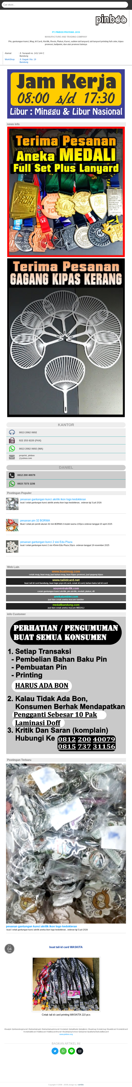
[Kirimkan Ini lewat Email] (79, 1051)
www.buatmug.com (66, 571)
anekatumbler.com (66, 596)
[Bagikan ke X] (55, 1051)
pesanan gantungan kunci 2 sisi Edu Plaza (46, 542)
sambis (81, 1085)
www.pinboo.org (66, 1034)
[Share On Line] (71, 1051)
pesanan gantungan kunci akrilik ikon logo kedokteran (53, 499)
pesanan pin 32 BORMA (35, 520)
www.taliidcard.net (66, 580)
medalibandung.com (66, 604)
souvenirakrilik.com (66, 588)
